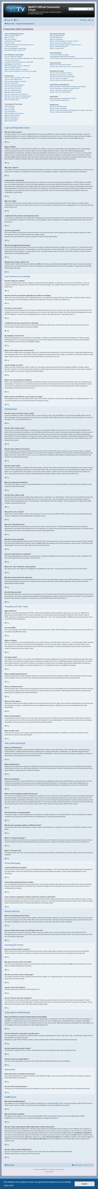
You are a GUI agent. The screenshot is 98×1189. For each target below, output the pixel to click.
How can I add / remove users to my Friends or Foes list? (66, 66)
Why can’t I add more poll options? (14, 85)
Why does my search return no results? (61, 74)
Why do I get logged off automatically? (15, 48)
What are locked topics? (12, 119)
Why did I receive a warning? (13, 92)
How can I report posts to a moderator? (16, 94)
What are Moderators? (56, 37)
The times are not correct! (12, 60)
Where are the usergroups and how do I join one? (64, 41)
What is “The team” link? (57, 48)
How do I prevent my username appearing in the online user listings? (24, 58)
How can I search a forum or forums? (61, 73)
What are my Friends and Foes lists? (60, 64)
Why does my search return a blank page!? (62, 76)
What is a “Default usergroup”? (59, 46)
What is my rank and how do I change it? (16, 69)
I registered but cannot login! (13, 41)
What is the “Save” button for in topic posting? (18, 96)
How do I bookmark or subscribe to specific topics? (65, 88)
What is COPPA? (9, 37)
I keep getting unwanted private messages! (62, 56)
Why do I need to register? (12, 35)
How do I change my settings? (13, 56)
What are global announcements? (14, 113)
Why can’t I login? (10, 43)
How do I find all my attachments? (59, 100)
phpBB (31, 342)
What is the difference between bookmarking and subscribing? (68, 86)
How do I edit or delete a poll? (13, 87)
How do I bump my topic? (12, 99)
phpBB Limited (58, 1103)
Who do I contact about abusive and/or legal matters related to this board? (71, 110)
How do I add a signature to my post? (15, 81)
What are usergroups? (56, 39)
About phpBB (54, 1105)
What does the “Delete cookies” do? (15, 50)
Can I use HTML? (10, 108)
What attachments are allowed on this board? (63, 98)
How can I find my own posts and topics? (62, 80)
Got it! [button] (84, 1184)
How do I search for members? (59, 78)
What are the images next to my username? (17, 65)
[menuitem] (16, 20)
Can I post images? (10, 111)
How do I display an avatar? (13, 67)
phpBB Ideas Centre (11, 1118)
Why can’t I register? (10, 39)
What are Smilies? (10, 109)
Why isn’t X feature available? (58, 108)
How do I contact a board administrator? (61, 112)
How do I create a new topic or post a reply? (17, 77)
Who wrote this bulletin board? (58, 106)
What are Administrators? (57, 35)
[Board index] (16, 8)
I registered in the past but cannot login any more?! (19, 44)
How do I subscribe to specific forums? (61, 90)
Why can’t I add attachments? (13, 90)
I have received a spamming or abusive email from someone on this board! (71, 58)
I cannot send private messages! (59, 54)
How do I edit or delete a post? (13, 79)
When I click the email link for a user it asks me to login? (21, 71)
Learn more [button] (9, 1185)
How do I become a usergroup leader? (61, 43)
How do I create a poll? (11, 83)
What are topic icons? (11, 120)
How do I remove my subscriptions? (60, 92)
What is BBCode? (10, 106)
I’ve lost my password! (11, 46)
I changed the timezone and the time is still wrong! (19, 62)
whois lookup (50, 1131)
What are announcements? (12, 115)
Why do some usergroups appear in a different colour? (65, 44)
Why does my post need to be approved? (16, 98)
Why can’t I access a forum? (13, 88)
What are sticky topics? (11, 117)
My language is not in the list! (13, 64)
